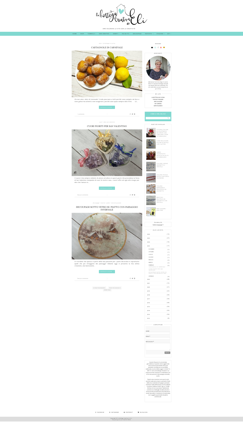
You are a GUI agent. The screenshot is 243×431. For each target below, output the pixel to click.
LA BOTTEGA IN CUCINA (158, 97)
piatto (108, 203)
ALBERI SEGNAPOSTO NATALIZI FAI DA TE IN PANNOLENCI (163, 154)
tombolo (91, 34)
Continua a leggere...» (107, 107)
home (75, 34)
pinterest (129, 412)
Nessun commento (82, 195)
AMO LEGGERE (158, 101)
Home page (107, 289)
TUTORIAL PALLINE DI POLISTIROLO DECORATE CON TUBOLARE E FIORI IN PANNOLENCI (162, 133)
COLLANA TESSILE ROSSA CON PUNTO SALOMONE (163, 176)
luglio (151, 254)
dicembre (151, 249)
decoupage (137, 34)
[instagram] (155, 47)
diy (168, 34)
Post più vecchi (114, 287)
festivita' (148, 34)
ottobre (151, 251)
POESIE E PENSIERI (158, 99)
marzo (151, 262)
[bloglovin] (164, 47)
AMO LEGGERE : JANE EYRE (161, 209)
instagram (115, 412)
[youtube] (152, 47)
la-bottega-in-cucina (109, 43)
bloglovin (144, 412)
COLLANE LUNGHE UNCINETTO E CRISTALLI (162, 165)
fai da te (125, 34)
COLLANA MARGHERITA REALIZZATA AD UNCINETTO (161, 188)
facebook (100, 412)
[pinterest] (161, 47)
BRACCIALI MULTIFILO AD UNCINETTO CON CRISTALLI (162, 200)
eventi (115, 34)
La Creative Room (126, 419)
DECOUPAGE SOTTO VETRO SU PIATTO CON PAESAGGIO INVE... (158, 273)
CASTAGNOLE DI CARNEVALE (107, 47)
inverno (103, 203)
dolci (100, 43)
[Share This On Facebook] (130, 114)
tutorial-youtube (116, 203)
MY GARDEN (158, 103)
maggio (151, 259)
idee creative (104, 34)
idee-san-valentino (109, 122)
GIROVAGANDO (158, 106)
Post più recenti (99, 287)
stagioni (160, 34)
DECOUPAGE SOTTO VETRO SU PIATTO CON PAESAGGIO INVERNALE (107, 208)
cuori (100, 122)
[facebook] (158, 47)
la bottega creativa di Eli (125, 418)
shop (82, 34)
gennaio (151, 276)
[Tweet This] (132, 114)
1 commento (80, 114)
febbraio (151, 265)
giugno (151, 257)
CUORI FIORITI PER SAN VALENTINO (107, 126)
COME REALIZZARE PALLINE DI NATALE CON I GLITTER (163, 142)
